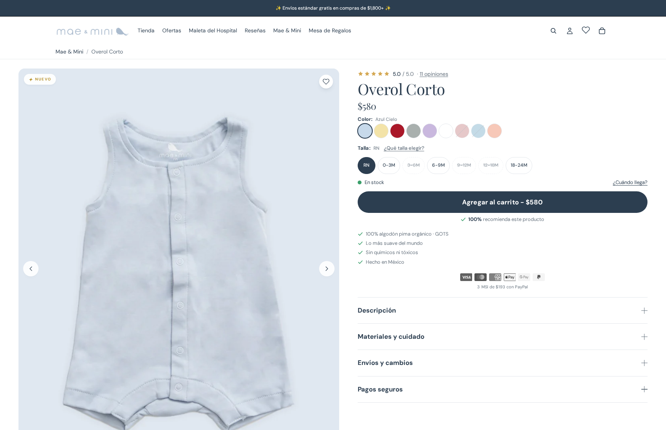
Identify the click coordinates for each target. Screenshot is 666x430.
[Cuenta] (569, 30)
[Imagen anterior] (31, 268)
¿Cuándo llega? (630, 182)
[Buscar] (553, 30)
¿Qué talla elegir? (404, 148)
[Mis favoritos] (586, 30)
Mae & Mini (69, 51)
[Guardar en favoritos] (326, 82)
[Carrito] (602, 30)
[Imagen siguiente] (327, 268)
